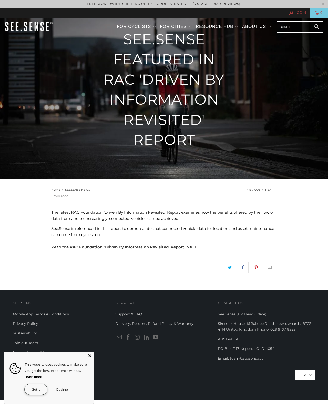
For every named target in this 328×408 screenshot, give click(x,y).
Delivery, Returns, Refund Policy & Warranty (154, 323)
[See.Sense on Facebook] (128, 337)
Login (300, 13)
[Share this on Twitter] (229, 267)
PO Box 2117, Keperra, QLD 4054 (246, 348)
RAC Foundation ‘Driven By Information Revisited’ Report (127, 246)
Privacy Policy (25, 323)
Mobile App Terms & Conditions (41, 314)
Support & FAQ (128, 314)
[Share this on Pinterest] (256, 267)
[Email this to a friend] (269, 267)
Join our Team (25, 343)
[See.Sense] (29, 27)
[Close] (90, 355)
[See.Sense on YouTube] (156, 337)
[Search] (316, 27)
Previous (253, 189)
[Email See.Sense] (119, 337)
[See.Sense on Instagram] (137, 337)
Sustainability (25, 333)
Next (269, 189)
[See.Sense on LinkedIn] (146, 337)
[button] (137, 27)
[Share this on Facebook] (243, 267)
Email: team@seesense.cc (241, 358)
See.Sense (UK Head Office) (242, 314)
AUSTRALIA (228, 339)
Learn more (33, 376)
